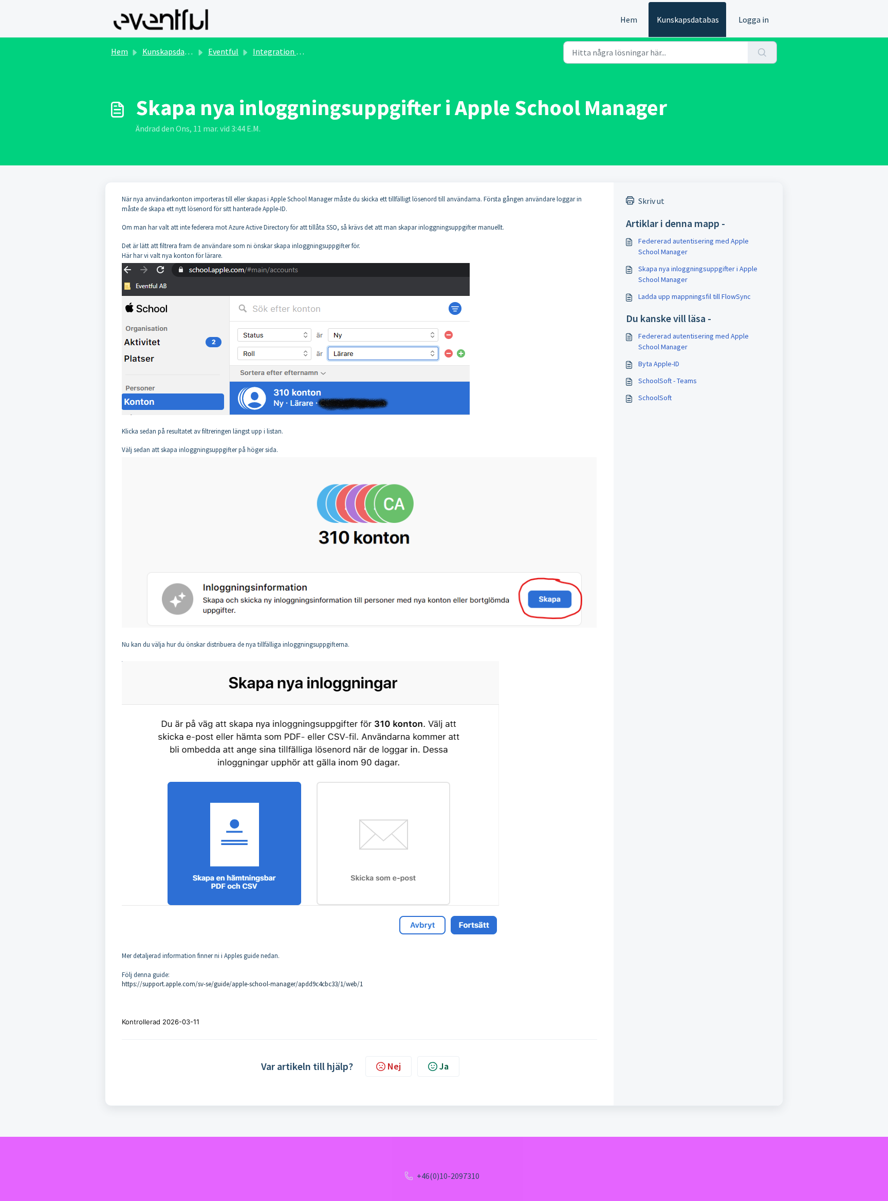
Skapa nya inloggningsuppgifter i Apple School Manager (697, 274)
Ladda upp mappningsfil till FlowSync (694, 296)
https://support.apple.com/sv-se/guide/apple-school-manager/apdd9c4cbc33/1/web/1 (242, 984)
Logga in (753, 19)
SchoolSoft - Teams (667, 380)
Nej (394, 1066)
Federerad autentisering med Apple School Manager (693, 246)
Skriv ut (651, 201)
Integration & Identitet (294, 51)
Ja (444, 1066)
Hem (628, 19)
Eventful (223, 51)
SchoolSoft (655, 397)
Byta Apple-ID (658, 363)
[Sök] (762, 52)
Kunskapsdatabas (688, 19)
